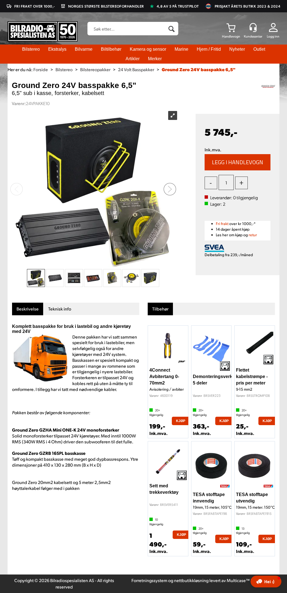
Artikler (133, 58)
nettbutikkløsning (191, 580)
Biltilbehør (111, 49)
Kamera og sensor (148, 49)
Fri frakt (222, 223)
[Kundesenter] (253, 27)
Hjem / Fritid (209, 49)
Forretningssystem (149, 580)
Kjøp (238, 162)
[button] (266, 581)
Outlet (259, 49)
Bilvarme (83, 49)
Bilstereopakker (95, 69)
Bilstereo (31, 49)
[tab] (27, 309)
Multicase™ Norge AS (248, 580)
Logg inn (273, 36)
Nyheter (237, 49)
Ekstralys (57, 49)
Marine (181, 49)
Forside (40, 69)
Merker (155, 58)
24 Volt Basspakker (136, 69)
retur (253, 234)
